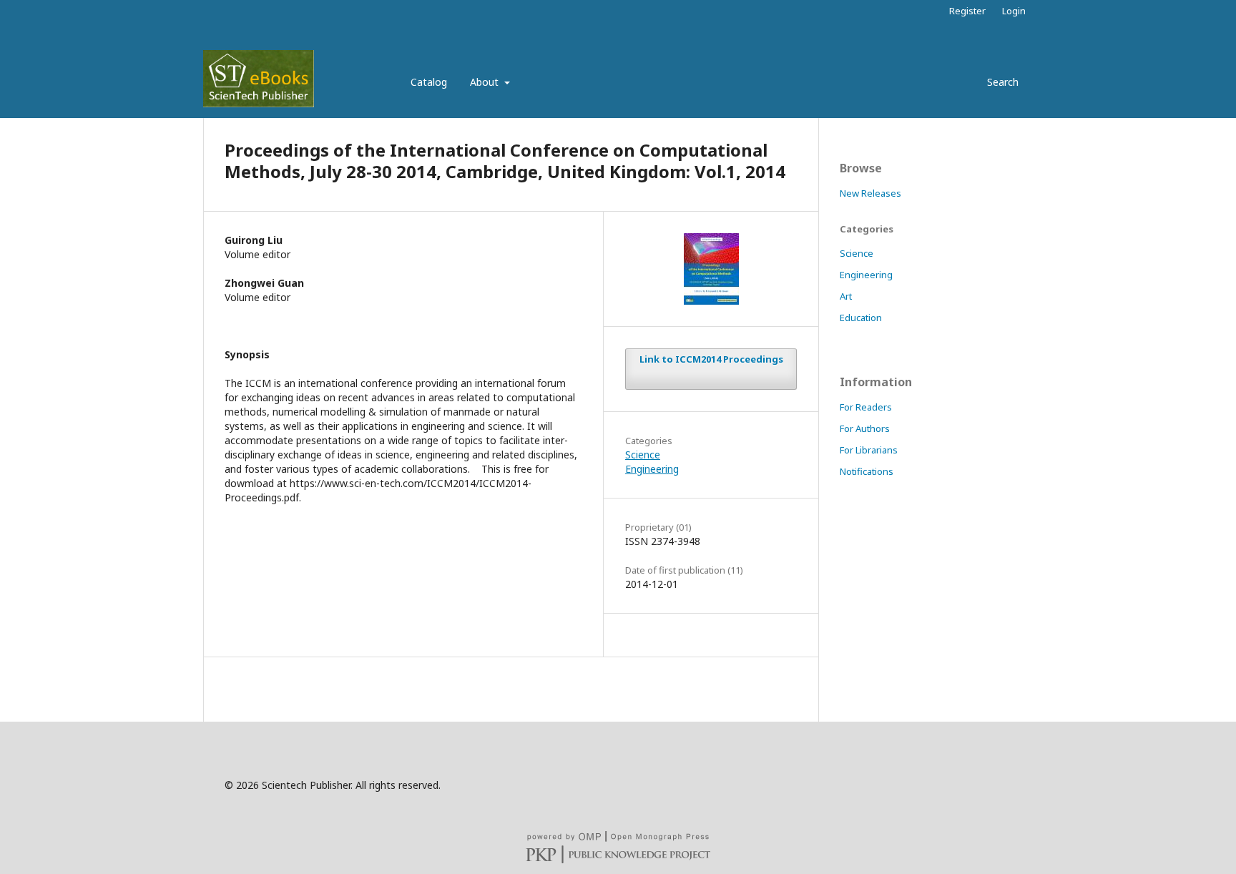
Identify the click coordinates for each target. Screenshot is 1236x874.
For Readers (866, 407)
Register (967, 10)
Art (846, 296)
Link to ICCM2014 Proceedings (711, 359)
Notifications (866, 471)
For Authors (865, 428)
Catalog (429, 82)
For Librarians (869, 449)
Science (642, 454)
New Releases (870, 193)
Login (1014, 10)
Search (1001, 82)
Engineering (652, 469)
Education (861, 317)
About (485, 82)
